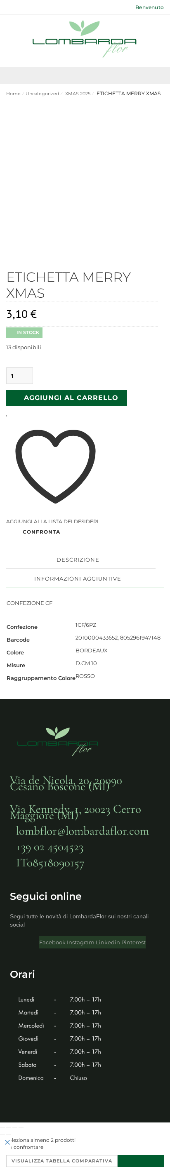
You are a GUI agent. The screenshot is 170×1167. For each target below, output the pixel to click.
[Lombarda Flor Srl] (85, 40)
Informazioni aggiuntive (77, 578)
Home (13, 93)
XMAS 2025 (77, 93)
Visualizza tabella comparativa (62, 1161)
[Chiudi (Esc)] (21, 1127)
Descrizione (78, 559)
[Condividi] (14, 1127)
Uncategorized (42, 93)
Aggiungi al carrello (71, 398)
